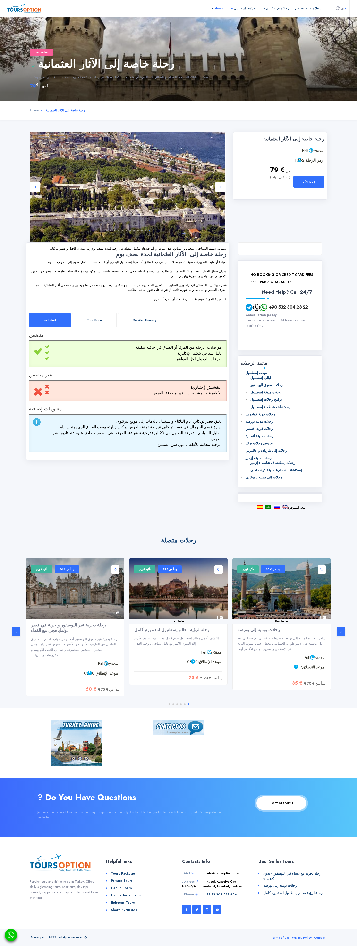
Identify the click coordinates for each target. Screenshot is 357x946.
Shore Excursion (124, 909)
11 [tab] (110, 230)
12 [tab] (107, 230)
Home (218, 8)
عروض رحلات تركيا (259, 443)
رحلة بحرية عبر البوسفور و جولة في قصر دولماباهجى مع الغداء (68, 628)
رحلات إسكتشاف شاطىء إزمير (272, 462)
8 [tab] (122, 230)
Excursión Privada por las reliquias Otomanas (260, 507)
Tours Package (123, 873)
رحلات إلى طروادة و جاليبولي (266, 450)
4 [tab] (138, 230)
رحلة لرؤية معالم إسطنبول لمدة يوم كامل (171, 629)
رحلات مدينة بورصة (259, 421)
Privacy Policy (302, 937)
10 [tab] (114, 230)
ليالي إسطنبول (260, 377)
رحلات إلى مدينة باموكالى (264, 477)
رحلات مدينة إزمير (259, 457)
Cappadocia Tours (126, 895)
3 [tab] (142, 230)
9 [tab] (118, 230)
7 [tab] (126, 230)
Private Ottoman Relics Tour (285, 507)
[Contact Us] (178, 727)
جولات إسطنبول (244, 8)
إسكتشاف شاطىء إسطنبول (270, 406)
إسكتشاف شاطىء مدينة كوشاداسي (276, 470)
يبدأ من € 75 (170, 569)
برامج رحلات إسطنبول (266, 399)
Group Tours (121, 887)
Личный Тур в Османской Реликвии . (277, 507)
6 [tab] (130, 230)
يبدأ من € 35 (273, 569)
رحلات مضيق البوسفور (266, 384)
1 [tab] (149, 230)
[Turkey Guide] (76, 742)
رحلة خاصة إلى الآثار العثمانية (268, 507)
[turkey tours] (24, 8)
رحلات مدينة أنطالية (259, 436)
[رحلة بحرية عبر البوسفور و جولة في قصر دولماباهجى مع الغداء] (75, 588)
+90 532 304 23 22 (288, 307)
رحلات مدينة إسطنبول (265, 392)
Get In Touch (282, 803)
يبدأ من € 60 (67, 569)
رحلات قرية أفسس (308, 8)
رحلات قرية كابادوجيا (275, 8)
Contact (319, 937)
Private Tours (122, 880)
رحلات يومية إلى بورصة (259, 629)
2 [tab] (145, 230)
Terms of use (280, 937)
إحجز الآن (309, 182)
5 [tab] (134, 230)
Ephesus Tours (123, 902)
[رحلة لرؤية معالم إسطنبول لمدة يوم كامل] (178, 588)
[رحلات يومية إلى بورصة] (281, 588)
